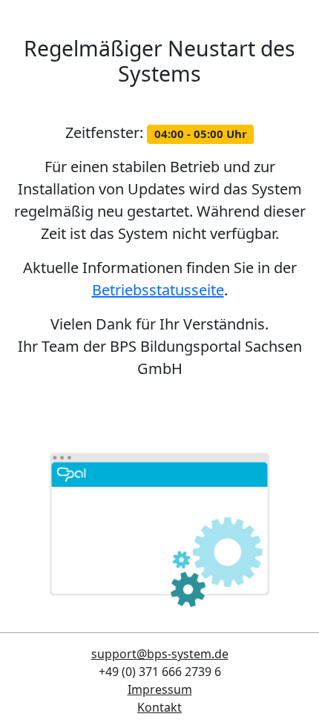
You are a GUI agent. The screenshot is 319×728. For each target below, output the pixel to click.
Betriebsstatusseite (158, 290)
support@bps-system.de (159, 654)
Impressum (160, 689)
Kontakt (159, 707)
